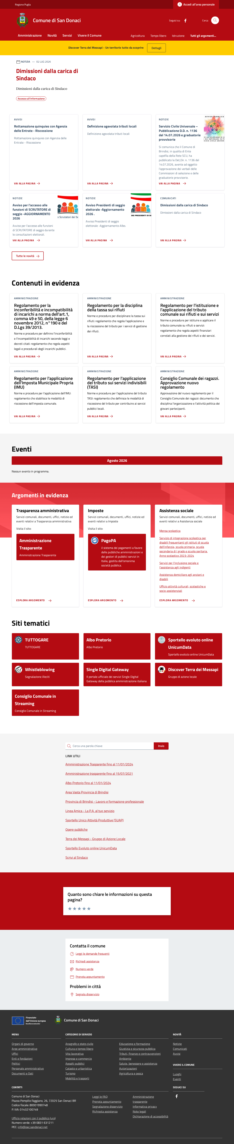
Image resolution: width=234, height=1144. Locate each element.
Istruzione (178, 35)
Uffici (15, 1053)
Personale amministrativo (28, 1068)
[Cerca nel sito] (215, 20)
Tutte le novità (25, 256)
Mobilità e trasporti (77, 1078)
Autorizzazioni (128, 1068)
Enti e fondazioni (22, 1058)
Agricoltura (138, 35)
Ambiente (125, 1058)
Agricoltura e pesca (131, 1073)
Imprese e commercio (78, 1058)
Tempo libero (158, 35)
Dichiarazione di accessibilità (150, 1116)
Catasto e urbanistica (78, 1068)
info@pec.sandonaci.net (33, 1127)
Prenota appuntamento (106, 1101)
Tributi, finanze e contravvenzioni (140, 1053)
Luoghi (177, 1074)
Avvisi (176, 1053)
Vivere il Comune (89, 35)
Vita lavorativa (74, 1053)
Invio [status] (161, 746)
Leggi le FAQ (100, 1096)
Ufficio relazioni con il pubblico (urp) (34, 1118)
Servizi (67, 35)
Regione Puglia (23, 4)
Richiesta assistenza (105, 1111)
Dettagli (156, 48)
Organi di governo (23, 1044)
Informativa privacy (145, 1106)
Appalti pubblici (74, 1063)
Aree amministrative (24, 1049)
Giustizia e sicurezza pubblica (137, 1049)
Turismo (70, 1073)
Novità (52, 35)
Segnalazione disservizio (107, 1106)
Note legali (139, 1111)
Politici (16, 1063)
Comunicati (180, 1049)
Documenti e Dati (22, 1073)
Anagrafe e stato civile (79, 1044)
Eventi (177, 1079)
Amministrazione (30, 35)
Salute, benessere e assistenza (138, 1063)
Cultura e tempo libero (79, 1049)
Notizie (177, 1044)
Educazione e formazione (134, 1044)
